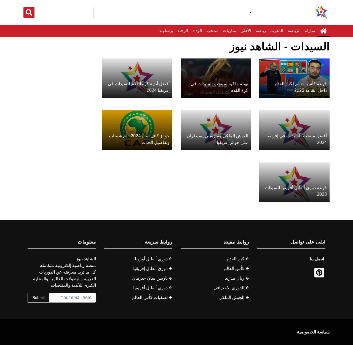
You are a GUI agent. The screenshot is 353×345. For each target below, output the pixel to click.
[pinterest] (319, 272)
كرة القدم (235, 258)
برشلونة (166, 30)
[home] (323, 31)
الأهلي (245, 30)
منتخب (212, 30)
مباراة (310, 30)
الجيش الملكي (231, 297)
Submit (39, 297)
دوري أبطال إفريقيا (150, 268)
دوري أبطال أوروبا (151, 258)
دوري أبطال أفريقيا (150, 287)
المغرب (276, 30)
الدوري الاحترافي (228, 287)
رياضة (261, 30)
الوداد (197, 30)
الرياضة (294, 30)
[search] (28, 12)
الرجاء (183, 30)
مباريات (229, 30)
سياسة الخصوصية (313, 332)
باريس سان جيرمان (150, 278)
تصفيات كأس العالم (150, 297)
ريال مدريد (234, 278)
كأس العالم (234, 268)
